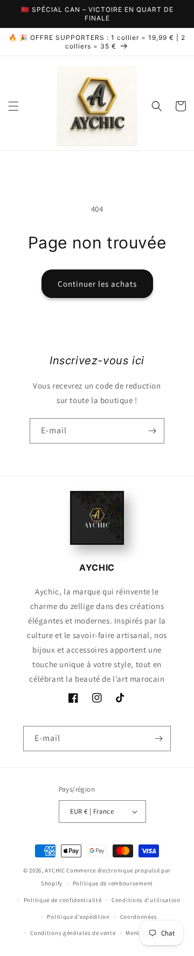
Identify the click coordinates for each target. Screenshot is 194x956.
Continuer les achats (97, 284)
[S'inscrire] (152, 431)
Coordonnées (138, 916)
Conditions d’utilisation (146, 900)
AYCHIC (55, 870)
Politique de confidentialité (63, 900)
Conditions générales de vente (72, 933)
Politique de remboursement (113, 883)
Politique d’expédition (78, 916)
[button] (13, 106)
